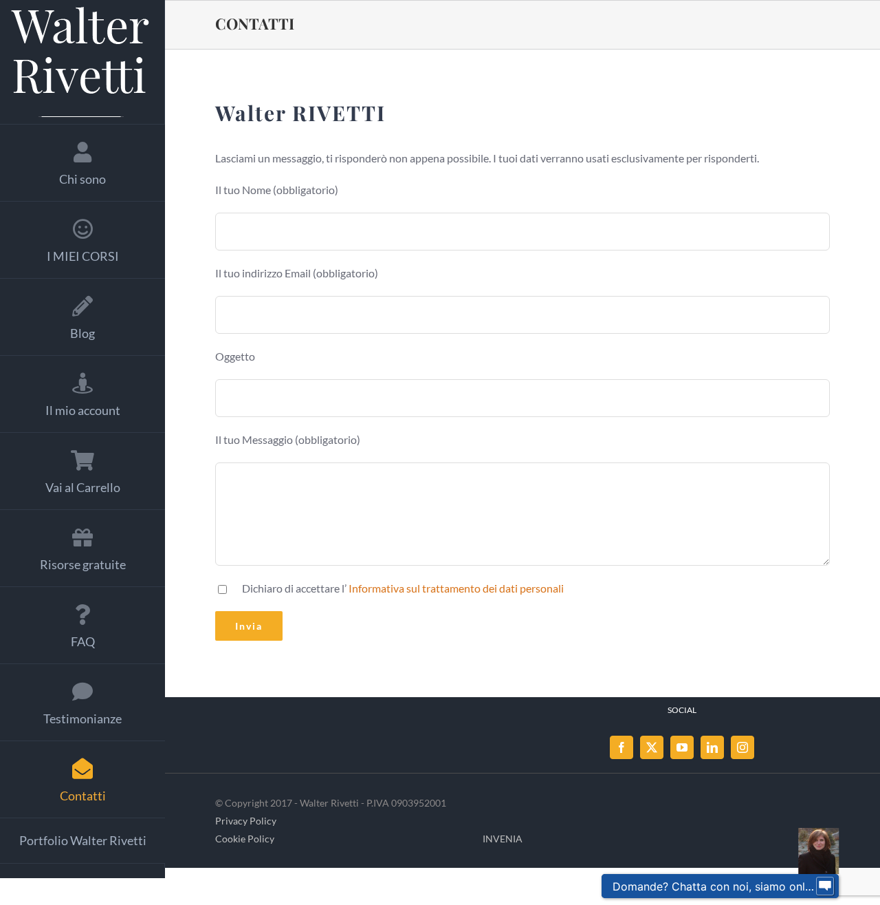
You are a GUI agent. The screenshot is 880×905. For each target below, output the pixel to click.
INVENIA (502, 838)
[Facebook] (621, 747)
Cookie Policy (244, 838)
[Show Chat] (825, 886)
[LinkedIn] (712, 747)
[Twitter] (651, 747)
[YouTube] (682, 747)
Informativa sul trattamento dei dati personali (456, 588)
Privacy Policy (245, 821)
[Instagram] (742, 747)
